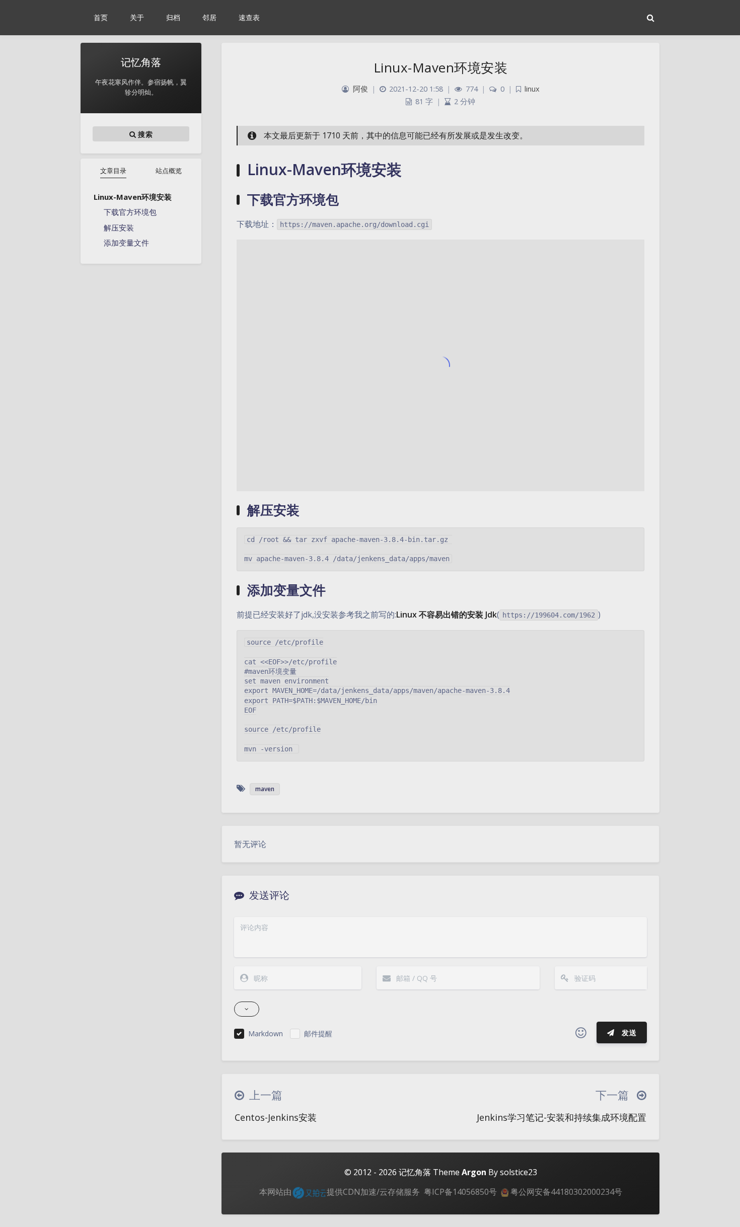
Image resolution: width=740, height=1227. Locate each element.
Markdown (265, 1033)
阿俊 (360, 89)
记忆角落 (415, 1172)
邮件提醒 (318, 1033)
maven (264, 789)
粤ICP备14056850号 (460, 1191)
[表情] (580, 1032)
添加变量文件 (126, 243)
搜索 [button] (144, 134)
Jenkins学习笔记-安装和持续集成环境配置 (561, 1117)
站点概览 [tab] (169, 170)
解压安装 (119, 227)
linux (532, 89)
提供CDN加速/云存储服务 (373, 1191)
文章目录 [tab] (113, 170)
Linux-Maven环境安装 (133, 197)
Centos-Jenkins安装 (276, 1117)
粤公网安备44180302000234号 (565, 1191)
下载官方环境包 (130, 212)
